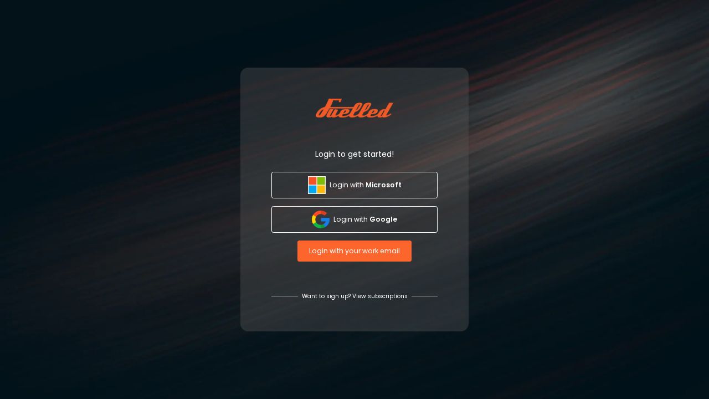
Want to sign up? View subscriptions (355, 296)
